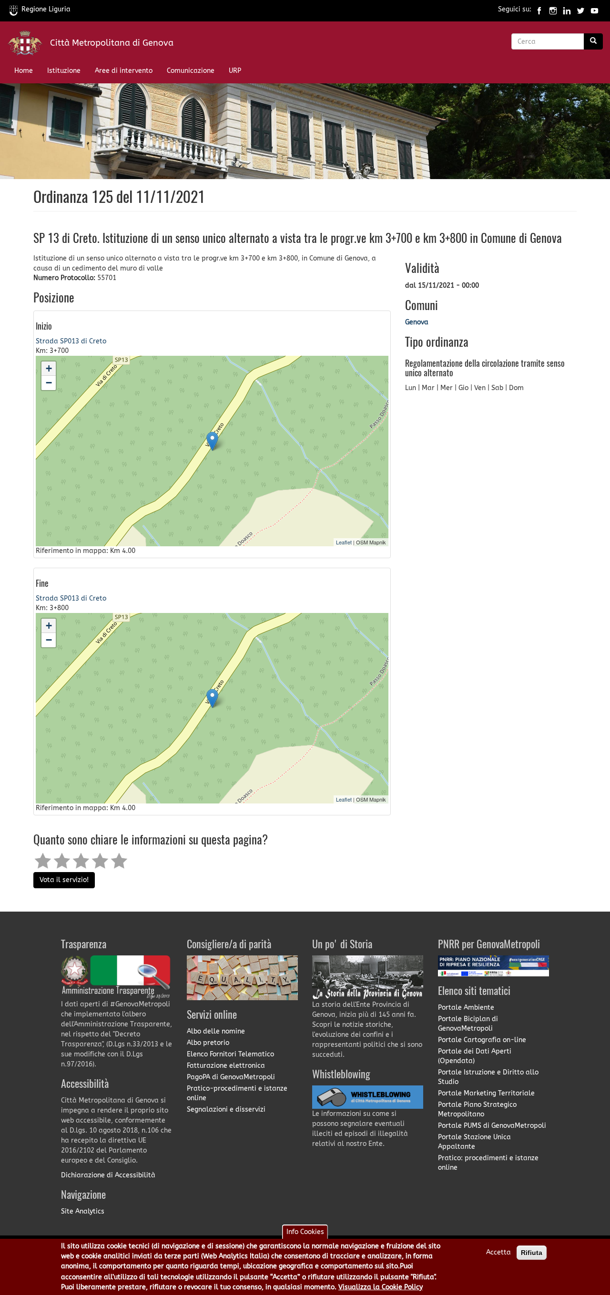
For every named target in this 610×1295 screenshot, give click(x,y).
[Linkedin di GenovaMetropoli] (567, 9)
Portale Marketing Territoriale (486, 1093)
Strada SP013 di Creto (71, 341)
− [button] (49, 383)
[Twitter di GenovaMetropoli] (581, 9)
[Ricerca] (593, 41)
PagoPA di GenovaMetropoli (231, 1077)
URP (235, 71)
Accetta (498, 1252)
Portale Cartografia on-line (482, 1040)
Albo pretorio (208, 1043)
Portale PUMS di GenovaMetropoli (492, 1126)
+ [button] (49, 368)
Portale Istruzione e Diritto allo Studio (488, 1077)
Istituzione (64, 71)
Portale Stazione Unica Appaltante (474, 1142)
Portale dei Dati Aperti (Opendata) (474, 1056)
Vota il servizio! (64, 880)
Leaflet (344, 542)
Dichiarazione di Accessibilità (108, 1175)
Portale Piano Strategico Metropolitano (477, 1109)
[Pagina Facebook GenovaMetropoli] (539, 9)
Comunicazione (190, 71)
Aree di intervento (123, 71)
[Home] (28, 45)
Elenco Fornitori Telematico (230, 1054)
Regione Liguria (46, 9)
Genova (416, 322)
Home (23, 71)
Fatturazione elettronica (226, 1066)
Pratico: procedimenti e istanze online (488, 1163)
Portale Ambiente (466, 1008)
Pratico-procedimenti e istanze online (237, 1093)
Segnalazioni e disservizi (226, 1109)
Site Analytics (82, 1211)
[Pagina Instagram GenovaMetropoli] (553, 9)
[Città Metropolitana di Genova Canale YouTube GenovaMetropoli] (594, 9)
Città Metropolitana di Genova (111, 43)
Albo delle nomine (216, 1031)
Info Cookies (305, 1232)
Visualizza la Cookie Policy (380, 1287)
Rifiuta (531, 1252)
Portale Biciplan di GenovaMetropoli (468, 1024)
